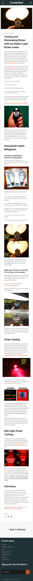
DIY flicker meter (10, 63)
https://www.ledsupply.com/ (11, 285)
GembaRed (16, 2)
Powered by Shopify (14, 579)
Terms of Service (6, 552)
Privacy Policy (5, 559)
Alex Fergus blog (8, 68)
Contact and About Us (7, 547)
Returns (4, 557)
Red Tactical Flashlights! (15, 509)
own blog (17, 68)
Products (4, 544)
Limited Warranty (6, 554)
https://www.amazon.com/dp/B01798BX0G (16, 103)
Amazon (13, 494)
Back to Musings (17, 529)
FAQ (3, 549)
